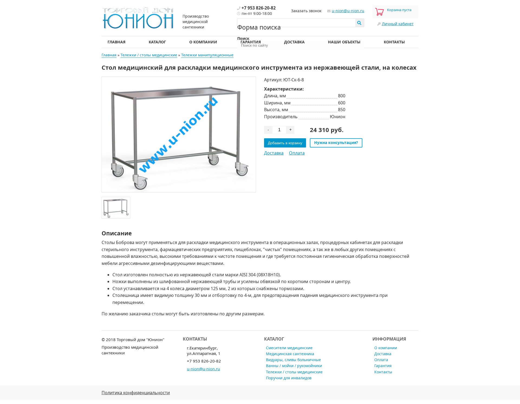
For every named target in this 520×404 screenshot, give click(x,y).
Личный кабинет (398, 23)
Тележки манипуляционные (207, 54)
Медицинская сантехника (290, 353)
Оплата (297, 153)
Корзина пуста (399, 9)
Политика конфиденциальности (136, 393)
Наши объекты (344, 41)
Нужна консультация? (336, 142)
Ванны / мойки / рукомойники (294, 365)
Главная (116, 41)
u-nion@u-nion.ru (348, 10)
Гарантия (250, 41)
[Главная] (138, 17)
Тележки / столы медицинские (149, 54)
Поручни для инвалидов (288, 377)
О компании (203, 41)
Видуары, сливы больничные (293, 359)
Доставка (294, 41)
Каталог (157, 41)
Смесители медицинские (289, 347)
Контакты (394, 41)
